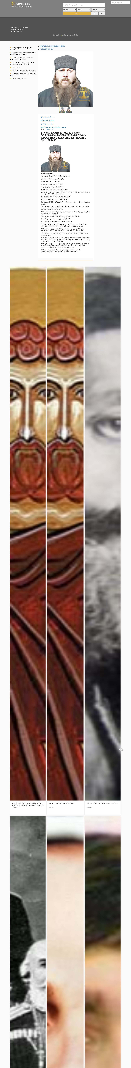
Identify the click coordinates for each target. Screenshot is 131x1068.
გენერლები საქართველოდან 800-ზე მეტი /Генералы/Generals (23, 53)
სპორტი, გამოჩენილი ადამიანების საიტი (23, 74)
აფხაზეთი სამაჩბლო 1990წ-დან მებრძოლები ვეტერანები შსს (22, 63)
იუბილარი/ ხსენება (70, 35)
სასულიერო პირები (46, 49)
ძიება (76, 13)
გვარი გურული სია (47, 124)
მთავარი (56, 35)
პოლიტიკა (16, 67)
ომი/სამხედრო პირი (19, 78)
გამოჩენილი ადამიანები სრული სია (53, 127)
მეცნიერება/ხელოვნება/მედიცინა (24, 70)
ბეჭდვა (51, 129)
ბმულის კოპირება (48, 117)
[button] (91, 53)
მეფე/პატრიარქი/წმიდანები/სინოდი (21, 48)
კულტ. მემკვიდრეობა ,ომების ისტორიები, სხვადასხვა (21, 58)
